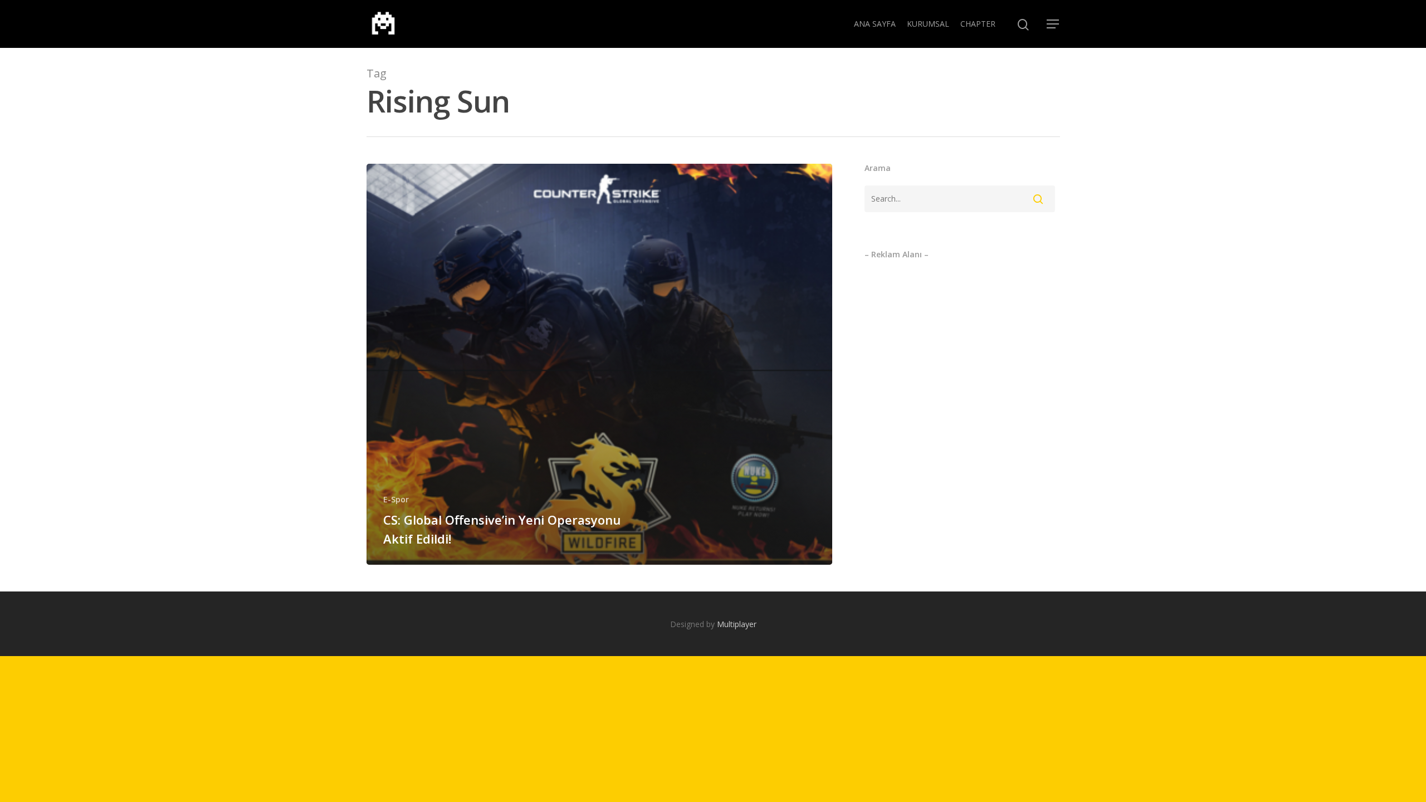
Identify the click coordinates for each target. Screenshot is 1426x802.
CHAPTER (977, 23)
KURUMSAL (928, 23)
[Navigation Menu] (1053, 24)
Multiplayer (736, 624)
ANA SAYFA (875, 23)
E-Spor (396, 499)
